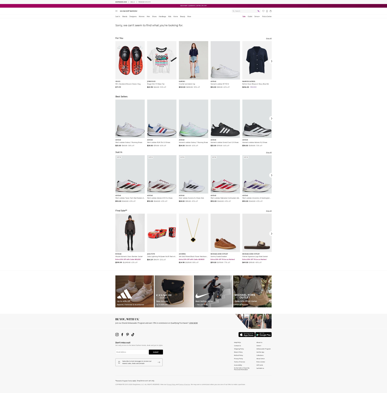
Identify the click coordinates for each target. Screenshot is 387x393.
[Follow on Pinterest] (128, 335)
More (189, 16)
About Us (259, 342)
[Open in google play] (263, 336)
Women (142, 16)
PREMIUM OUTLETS (144, 2)
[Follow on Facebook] (122, 335)
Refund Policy (238, 355)
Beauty (182, 16)
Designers (133, 16)
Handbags (162, 16)
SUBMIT (156, 352)
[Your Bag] (271, 11)
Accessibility (238, 365)
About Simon (260, 359)
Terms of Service (239, 362)
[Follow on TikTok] (132, 335)
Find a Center (267, 16)
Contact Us (237, 346)
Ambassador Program (263, 349)
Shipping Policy (239, 349)
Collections (260, 355)
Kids (169, 16)
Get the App (260, 352)
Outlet (250, 16)
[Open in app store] (247, 336)
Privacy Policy (238, 359)
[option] (130, 64)
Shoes (154, 16)
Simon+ (257, 16)
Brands (124, 16)
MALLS (133, 2)
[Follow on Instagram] (117, 335)
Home (175, 16)
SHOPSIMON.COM (121, 2)
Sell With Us (260, 368)
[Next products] (271, 61)
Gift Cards (259, 365)
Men (148, 16)
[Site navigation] (116, 11)
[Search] (246, 11)
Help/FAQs (237, 342)
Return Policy (238, 352)
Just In (117, 16)
